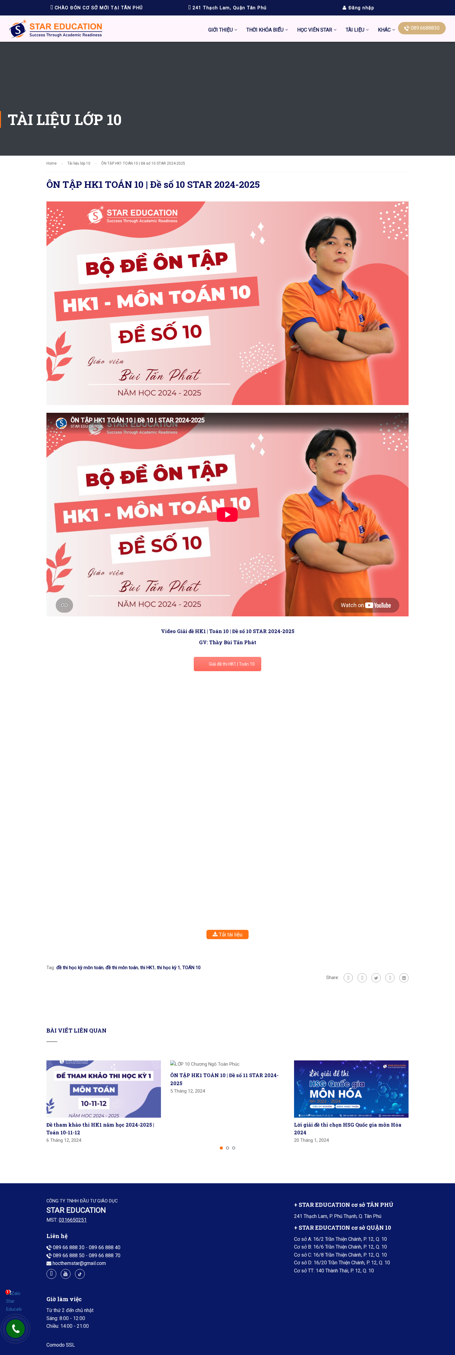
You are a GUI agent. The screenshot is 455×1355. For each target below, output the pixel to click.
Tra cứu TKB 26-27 (266, 124)
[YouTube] (66, 1274)
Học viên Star (314, 30)
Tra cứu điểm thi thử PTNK (325, 124)
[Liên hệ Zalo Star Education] (14, 1302)
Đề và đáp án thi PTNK (321, 95)
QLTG (383, 124)
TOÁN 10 (191, 967)
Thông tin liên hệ (395, 81)
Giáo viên (388, 66)
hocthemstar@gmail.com (79, 1263)
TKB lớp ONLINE (264, 95)
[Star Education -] (55, 30)
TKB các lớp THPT (266, 66)
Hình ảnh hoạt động (318, 110)
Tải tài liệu (230, 934)
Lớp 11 (353, 154)
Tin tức (385, 52)
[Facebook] (348, 977)
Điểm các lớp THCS (318, 66)
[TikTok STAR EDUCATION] (80, 1274)
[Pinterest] (390, 977)
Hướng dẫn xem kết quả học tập (331, 52)
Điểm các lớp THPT (318, 81)
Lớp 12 (353, 168)
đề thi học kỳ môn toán (79, 967)
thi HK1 (147, 967)
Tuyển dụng (390, 95)
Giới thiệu (220, 30)
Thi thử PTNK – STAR (320, 139)
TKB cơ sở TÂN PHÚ (268, 81)
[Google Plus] (362, 977)
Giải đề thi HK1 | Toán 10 (232, 664)
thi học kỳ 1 (168, 967)
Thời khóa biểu (265, 30)
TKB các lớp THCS (266, 52)
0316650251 (73, 1220)
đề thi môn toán (122, 967)
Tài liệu (355, 30)
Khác (384, 30)
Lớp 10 (353, 139)
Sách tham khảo (363, 183)
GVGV (384, 110)
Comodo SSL (60, 1345)
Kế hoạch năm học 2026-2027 (278, 110)
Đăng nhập (360, 8)
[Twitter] (376, 977)
